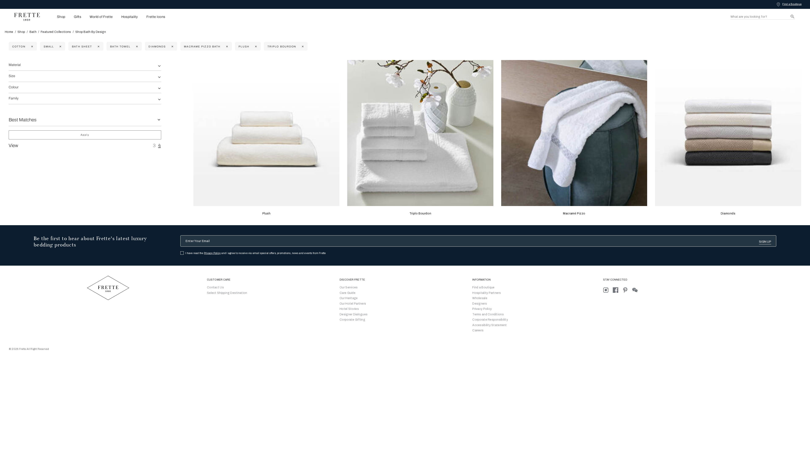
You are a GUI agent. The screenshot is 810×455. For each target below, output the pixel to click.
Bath (33, 31)
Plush (266, 213)
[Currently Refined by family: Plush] (255, 46)
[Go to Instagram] (608, 290)
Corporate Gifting (352, 319)
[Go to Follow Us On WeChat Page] (636, 290)
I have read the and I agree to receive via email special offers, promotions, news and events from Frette (255, 253)
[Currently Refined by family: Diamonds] (172, 46)
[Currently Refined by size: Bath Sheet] (98, 46)
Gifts (77, 17)
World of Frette (101, 17)
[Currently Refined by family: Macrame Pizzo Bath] (226, 46)
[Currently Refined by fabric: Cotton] (31, 46)
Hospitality (129, 17)
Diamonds (728, 213)
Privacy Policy (212, 253)
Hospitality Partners (486, 292)
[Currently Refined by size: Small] (60, 46)
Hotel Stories (349, 308)
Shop (21, 31)
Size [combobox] (12, 76)
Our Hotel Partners (353, 303)
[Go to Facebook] (617, 290)
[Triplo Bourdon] (420, 133)
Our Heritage (349, 298)
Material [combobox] (15, 65)
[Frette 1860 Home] (25, 17)
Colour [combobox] (14, 87)
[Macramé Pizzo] (574, 133)
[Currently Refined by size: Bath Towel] (136, 46)
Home (9, 31)
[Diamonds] (728, 133)
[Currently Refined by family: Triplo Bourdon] (302, 46)
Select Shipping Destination (227, 292)
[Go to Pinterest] (627, 290)
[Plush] (266, 133)
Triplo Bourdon (420, 213)
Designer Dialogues (353, 314)
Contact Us (215, 287)
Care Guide (347, 292)
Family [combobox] (14, 98)
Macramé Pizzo (574, 213)
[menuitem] (55, 16)
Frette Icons (155, 17)
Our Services (349, 287)
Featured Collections (56, 31)
